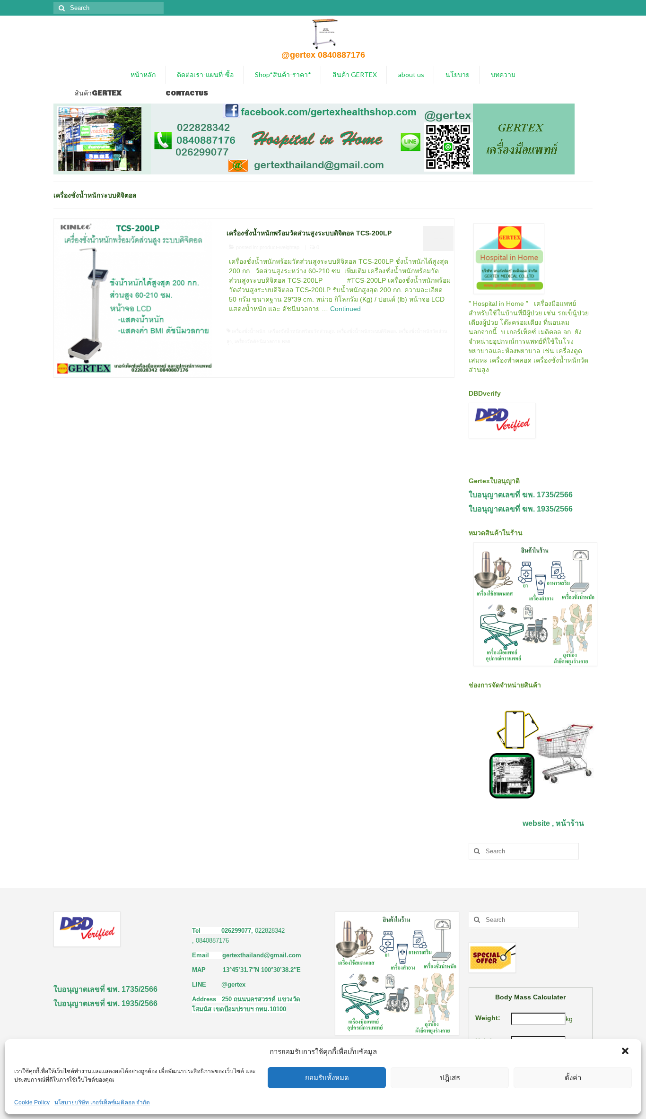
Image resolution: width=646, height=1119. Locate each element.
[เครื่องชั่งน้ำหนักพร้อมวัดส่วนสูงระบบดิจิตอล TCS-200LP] (133, 297)
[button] (626, 1052)
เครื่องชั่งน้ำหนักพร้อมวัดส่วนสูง (301, 331)
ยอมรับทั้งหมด (327, 1078)
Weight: (487, 1018)
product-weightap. (280, 247)
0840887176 (212, 940)
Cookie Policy (32, 1102)
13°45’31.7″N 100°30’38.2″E (262, 969)
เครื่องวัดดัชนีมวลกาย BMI (262, 341)
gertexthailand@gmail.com (261, 955)
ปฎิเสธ (450, 1078)
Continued (345, 308)
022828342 (270, 930)
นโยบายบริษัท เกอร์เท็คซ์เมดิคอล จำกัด (102, 1102)
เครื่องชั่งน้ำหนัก (248, 331)
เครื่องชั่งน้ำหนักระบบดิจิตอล (366, 331)
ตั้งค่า (573, 1078)
